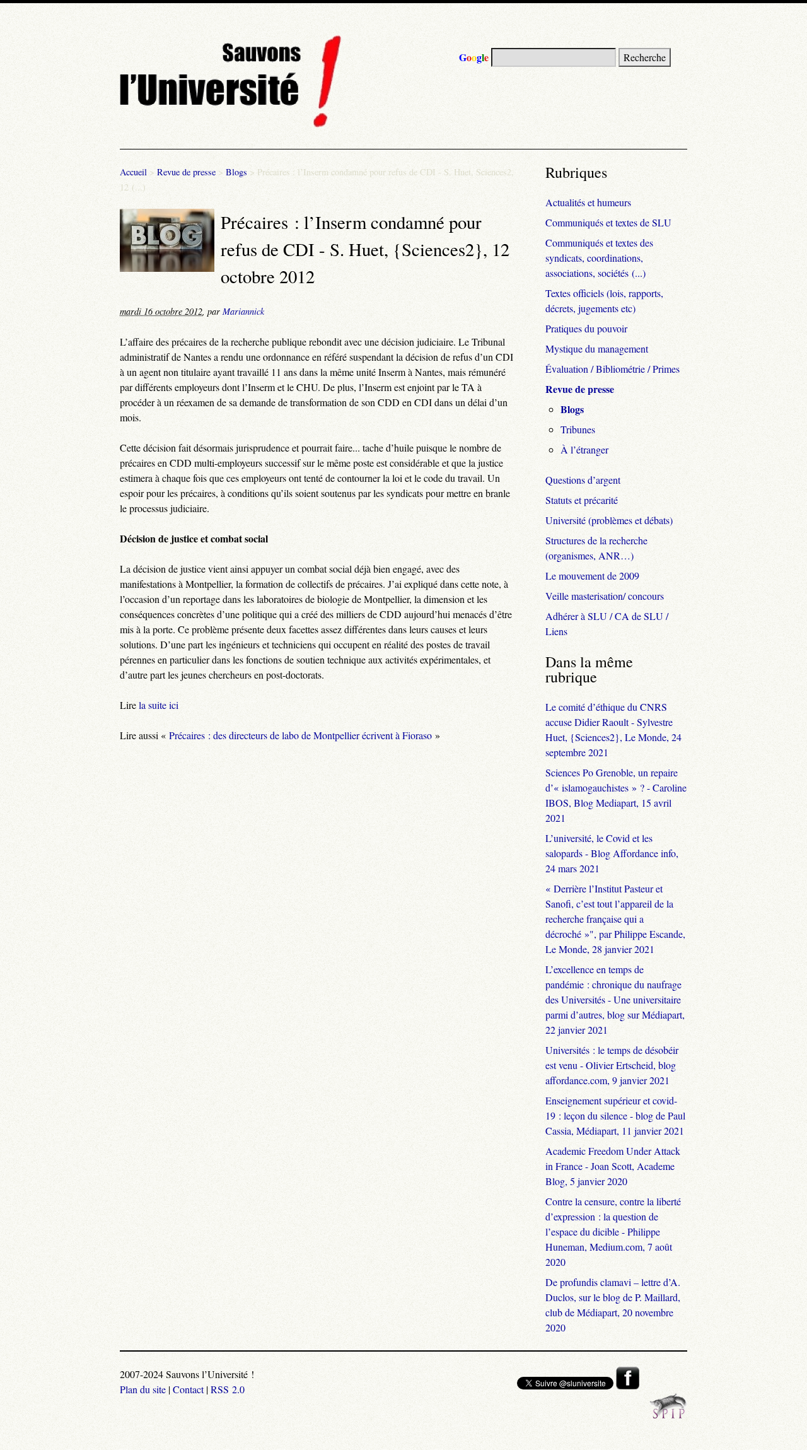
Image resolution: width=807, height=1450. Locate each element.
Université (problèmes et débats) (609, 520)
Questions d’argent (582, 479)
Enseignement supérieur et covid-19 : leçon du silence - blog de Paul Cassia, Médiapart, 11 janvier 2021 (615, 1115)
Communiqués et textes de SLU (608, 222)
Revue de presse (186, 172)
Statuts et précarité (581, 499)
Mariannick (243, 311)
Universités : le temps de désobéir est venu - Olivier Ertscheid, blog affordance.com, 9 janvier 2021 (611, 1065)
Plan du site (143, 1389)
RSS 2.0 (228, 1389)
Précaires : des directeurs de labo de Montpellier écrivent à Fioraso (300, 735)
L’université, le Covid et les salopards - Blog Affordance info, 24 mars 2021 (611, 853)
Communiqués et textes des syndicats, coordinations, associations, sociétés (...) (599, 257)
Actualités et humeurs (588, 202)
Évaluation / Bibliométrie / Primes (612, 368)
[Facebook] (627, 1385)
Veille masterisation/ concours (604, 595)
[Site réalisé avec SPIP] (668, 1415)
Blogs (236, 172)
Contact (188, 1389)
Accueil (133, 172)
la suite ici (158, 704)
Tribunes (577, 429)
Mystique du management (596, 348)
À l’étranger (584, 449)
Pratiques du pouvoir (586, 328)
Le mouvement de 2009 (592, 575)
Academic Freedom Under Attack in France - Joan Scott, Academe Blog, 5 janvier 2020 (612, 1166)
